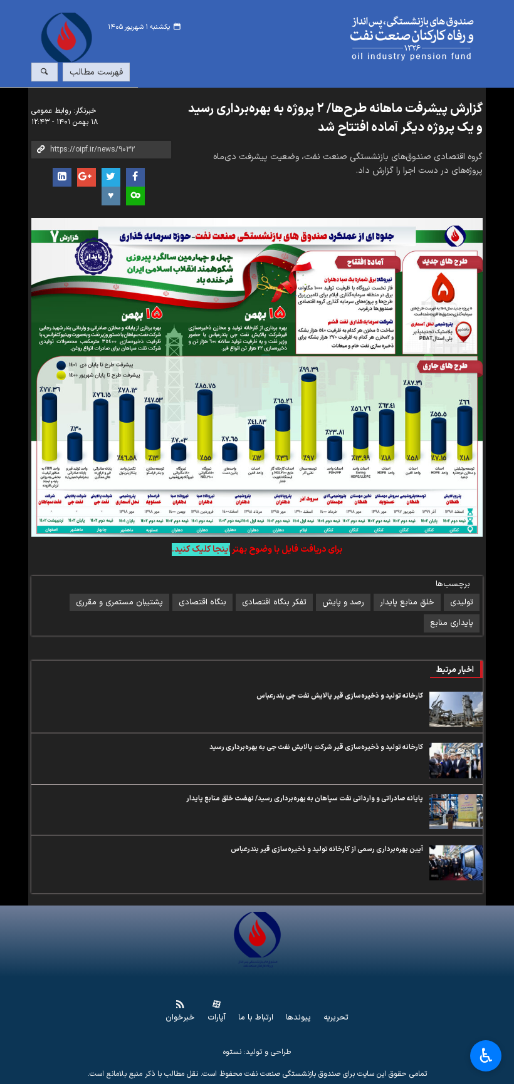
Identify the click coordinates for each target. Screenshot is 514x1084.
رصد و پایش (343, 602)
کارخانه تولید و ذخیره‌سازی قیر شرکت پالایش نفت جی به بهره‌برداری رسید (316, 747)
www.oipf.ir (295, 39)
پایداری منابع (451, 623)
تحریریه (336, 1018)
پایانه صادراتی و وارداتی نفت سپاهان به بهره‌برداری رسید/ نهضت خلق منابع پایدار (304, 798)
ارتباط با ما (255, 1018)
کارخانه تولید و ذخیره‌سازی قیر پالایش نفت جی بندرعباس (339, 696)
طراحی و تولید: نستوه (257, 1052)
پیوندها (298, 1018)
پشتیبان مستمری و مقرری (119, 602)
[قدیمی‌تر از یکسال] (456, 709)
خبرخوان (180, 1018)
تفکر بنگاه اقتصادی (274, 602)
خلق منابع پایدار (407, 602)
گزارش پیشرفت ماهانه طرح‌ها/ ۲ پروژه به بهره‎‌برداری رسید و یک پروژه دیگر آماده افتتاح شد (335, 118)
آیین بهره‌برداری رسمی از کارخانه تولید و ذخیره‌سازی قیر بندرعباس (327, 849)
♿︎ (486, 1056)
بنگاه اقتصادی (202, 602)
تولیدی (461, 602)
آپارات (216, 1018)
